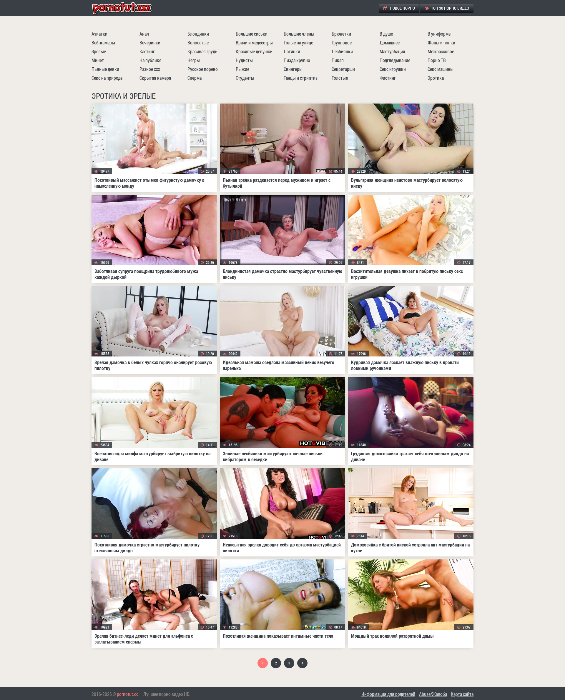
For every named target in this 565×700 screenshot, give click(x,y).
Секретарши (343, 69)
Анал (144, 34)
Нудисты (244, 60)
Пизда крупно (297, 60)
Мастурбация (392, 51)
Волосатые (198, 42)
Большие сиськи (251, 34)
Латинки (292, 51)
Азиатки (99, 34)
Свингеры (293, 69)
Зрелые (99, 51)
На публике (150, 60)
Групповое (342, 42)
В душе (386, 34)
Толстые (340, 78)
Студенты (245, 78)
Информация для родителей (388, 694)
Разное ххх (149, 69)
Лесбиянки (342, 51)
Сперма (194, 78)
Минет (98, 60)
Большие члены (299, 34)
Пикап (338, 60)
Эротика (436, 78)
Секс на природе (107, 78)
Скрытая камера (155, 78)
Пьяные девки (105, 69)
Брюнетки (341, 34)
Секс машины (440, 69)
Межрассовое (441, 51)
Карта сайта (462, 694)
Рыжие (242, 69)
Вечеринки (149, 42)
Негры (193, 60)
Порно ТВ (437, 60)
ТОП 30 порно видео (449, 8)
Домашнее (390, 42)
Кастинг (147, 51)
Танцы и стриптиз (301, 78)
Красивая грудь (202, 51)
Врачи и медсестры (254, 42)
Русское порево (202, 69)
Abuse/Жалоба (433, 694)
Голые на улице (298, 42)
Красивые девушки (254, 51)
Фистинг (388, 78)
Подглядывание (395, 60)
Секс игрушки (393, 69)
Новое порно (402, 8)
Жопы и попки (441, 42)
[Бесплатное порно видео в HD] (127, 8)
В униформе (439, 34)
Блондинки (198, 34)
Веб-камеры (103, 42)
